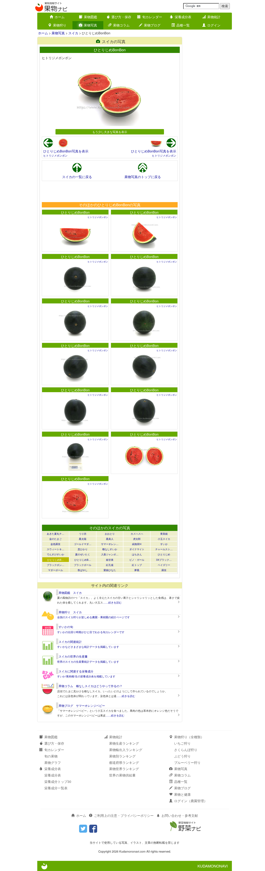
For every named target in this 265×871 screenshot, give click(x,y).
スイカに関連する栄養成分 (76, 671)
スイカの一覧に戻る (77, 176)
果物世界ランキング (124, 768)
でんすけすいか (55, 554)
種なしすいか (109, 549)
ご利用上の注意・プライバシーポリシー (124, 815)
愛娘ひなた (110, 570)
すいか (164, 544)
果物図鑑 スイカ (70, 593)
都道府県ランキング (124, 762)
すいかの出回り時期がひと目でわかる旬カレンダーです (90, 632)
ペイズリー (164, 565)
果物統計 (213, 16)
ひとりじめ (164, 554)
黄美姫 (164, 533)
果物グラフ (52, 762)
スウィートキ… (55, 549)
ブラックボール (82, 565)
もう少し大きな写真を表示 (109, 131)
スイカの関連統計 (70, 642)
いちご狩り (182, 743)
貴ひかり (83, 549)
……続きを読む (112, 602)
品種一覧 (183, 25)
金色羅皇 (55, 544)
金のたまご (55, 538)
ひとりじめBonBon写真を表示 (65, 151)
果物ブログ (152, 25)
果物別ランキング (122, 756)
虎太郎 (137, 538)
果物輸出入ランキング (125, 749)
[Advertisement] (109, 191)
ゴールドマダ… (82, 544)
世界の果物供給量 (122, 775)
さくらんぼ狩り (185, 749)
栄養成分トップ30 (57, 781)
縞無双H (136, 544)
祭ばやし (83, 570)
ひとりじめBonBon (75, 212)
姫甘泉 (109, 559)
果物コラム (121, 25)
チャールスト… (164, 549)
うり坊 (82, 533)
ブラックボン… (55, 565)
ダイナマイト (136, 549)
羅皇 (163, 570)
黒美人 (109, 538)
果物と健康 (182, 794)
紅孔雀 (109, 565)
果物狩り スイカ (70, 612)
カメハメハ (137, 533)
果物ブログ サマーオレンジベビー (82, 705)
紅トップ (137, 565)
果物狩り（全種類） (189, 736)
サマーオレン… (109, 544)
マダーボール (55, 570)
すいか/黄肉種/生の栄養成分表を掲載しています (86, 676)
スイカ (73, 33)
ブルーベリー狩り (187, 762)
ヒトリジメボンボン (55, 155)
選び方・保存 (121, 16)
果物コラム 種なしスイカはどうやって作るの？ (90, 686)
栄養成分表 (183, 16)
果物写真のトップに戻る (142, 176)
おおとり (110, 533)
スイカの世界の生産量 (73, 656)
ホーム (60, 16)
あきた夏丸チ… (55, 533)
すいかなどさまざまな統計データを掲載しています (88, 647)
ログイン (213, 25)
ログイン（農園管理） (190, 800)
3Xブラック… (164, 559)
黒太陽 (82, 538)
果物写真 (90, 25)
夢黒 (136, 570)
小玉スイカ (164, 538)
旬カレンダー (152, 16)
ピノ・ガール (136, 559)
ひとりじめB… (55, 559)
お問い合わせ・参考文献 (179, 815)
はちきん (137, 554)
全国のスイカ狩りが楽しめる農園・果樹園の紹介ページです (93, 617)
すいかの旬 (66, 627)
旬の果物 (51, 756)
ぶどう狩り (182, 756)
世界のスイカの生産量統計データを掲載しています (88, 662)
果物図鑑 (90, 16)
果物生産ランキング (124, 743)
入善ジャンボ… (109, 554)
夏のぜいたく (82, 554)
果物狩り (59, 25)
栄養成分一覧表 (55, 788)
